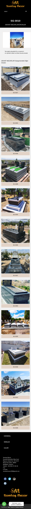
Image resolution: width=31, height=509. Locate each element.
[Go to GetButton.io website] (4, 507)
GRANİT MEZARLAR (12, 24)
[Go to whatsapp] (4, 504)
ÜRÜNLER (22, 24)
